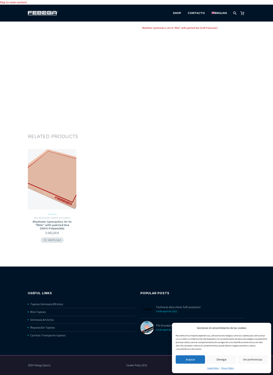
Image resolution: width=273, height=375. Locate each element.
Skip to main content (13, 2)
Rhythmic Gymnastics (78, 28)
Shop (177, 13)
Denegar (222, 359)
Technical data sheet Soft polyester (178, 307)
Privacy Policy (227, 368)
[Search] (234, 13)
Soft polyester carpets (125, 28)
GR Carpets (101, 28)
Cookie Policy (213, 368)
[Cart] (243, 13)
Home (59, 28)
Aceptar (190, 359)
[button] (52, 240)
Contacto (196, 13)
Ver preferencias (252, 359)
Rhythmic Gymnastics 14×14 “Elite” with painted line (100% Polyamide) (52, 225)
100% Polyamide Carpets (46, 218)
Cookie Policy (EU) (136, 365)
